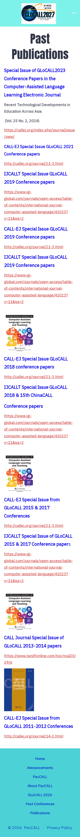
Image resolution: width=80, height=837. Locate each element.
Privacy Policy (59, 827)
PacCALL (40, 776)
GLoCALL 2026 (40, 794)
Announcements (40, 767)
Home (40, 758)
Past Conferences (40, 803)
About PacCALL (40, 785)
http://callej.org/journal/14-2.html (33, 736)
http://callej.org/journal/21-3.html (33, 163)
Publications (40, 812)
